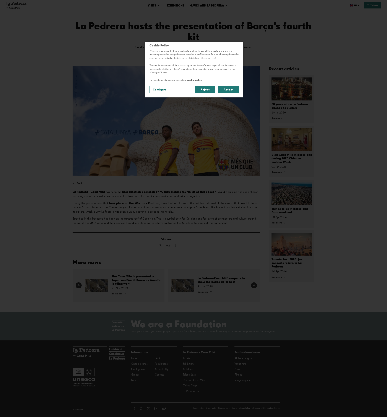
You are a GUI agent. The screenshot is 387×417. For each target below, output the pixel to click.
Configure (160, 89)
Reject (205, 89)
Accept (228, 89)
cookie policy (194, 79)
